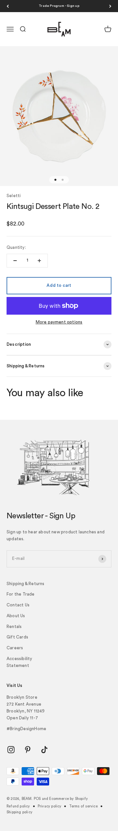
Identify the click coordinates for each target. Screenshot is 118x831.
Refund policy (18, 806)
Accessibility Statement (19, 662)
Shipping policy (19, 812)
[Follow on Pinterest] (27, 749)
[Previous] (8, 6)
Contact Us (18, 605)
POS (37, 799)
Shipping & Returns (26, 584)
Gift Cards (17, 637)
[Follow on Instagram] (11, 749)
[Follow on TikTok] (44, 749)
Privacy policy (50, 806)
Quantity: (16, 247)
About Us (16, 616)
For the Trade (21, 594)
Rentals (14, 626)
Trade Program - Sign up (59, 6)
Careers (15, 648)
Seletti (14, 196)
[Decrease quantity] (15, 260)
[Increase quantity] (39, 260)
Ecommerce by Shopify (68, 799)
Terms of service (83, 806)
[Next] (110, 6)
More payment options (59, 322)
